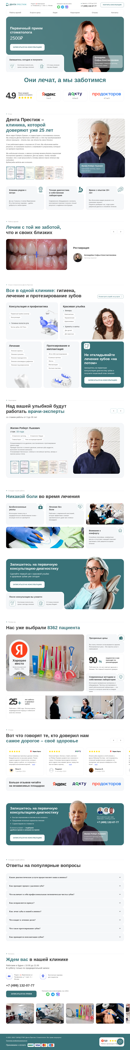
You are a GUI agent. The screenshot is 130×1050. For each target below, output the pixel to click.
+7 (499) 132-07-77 (108, 822)
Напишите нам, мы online (64, 3)
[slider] (36, 254)
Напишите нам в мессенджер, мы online (55, 991)
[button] (112, 5)
